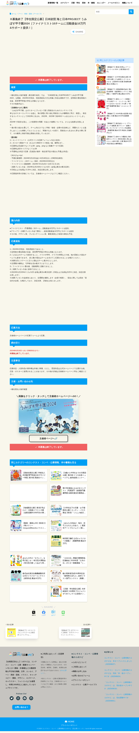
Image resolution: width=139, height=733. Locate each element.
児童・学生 (75, 3)
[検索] (131, 11)
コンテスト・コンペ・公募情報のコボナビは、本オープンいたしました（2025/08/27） (118, 661)
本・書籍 (91, 3)
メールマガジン (114, 3)
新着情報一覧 (53, 3)
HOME (70, 721)
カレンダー (101, 3)
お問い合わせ (20, 707)
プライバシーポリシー (69, 725)
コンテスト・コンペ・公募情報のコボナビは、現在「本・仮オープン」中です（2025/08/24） (118, 673)
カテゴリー (64, 3)
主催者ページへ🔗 (48, 438)
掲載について (127, 3)
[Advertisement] (48, 56)
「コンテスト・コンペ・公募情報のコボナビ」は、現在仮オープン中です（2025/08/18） (118, 685)
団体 (84, 3)
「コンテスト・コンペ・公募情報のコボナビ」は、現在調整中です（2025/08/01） (118, 697)
